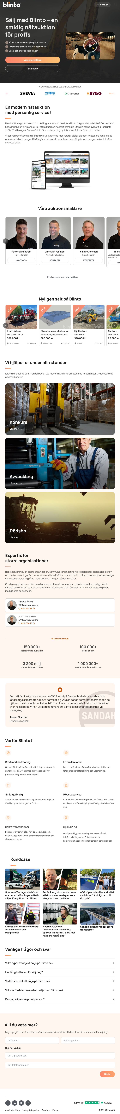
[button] (90, 45)
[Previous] (5, 241)
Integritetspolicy (31, 1110)
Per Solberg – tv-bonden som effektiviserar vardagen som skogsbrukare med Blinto (59, 895)
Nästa (107, 1074)
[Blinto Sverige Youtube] (21, 1103)
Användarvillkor (12, 1110)
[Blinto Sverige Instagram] (28, 1103)
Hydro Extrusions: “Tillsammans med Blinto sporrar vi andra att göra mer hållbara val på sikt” (59, 931)
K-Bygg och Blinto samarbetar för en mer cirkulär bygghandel (22, 929)
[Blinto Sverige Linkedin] (14, 1103)
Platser (55, 1110)
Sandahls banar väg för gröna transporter (97, 928)
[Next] (114, 241)
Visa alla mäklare (32, 60)
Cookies (45, 1110)
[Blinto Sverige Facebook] (8, 1103)
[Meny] (115, 4)
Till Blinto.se (102, 4)
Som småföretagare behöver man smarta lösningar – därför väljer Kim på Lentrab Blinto (22, 895)
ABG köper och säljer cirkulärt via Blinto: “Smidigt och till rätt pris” (97, 895)
